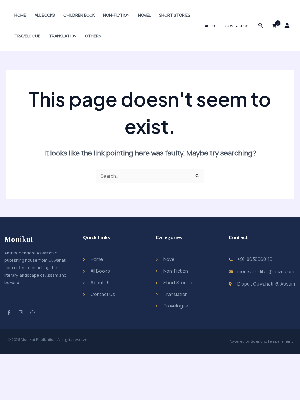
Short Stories (174, 15)
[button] (260, 25)
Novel (144, 15)
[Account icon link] (287, 25)
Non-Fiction (116, 15)
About (211, 25)
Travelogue (27, 36)
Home (20, 15)
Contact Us (236, 25)
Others (93, 36)
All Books (45, 15)
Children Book (79, 15)
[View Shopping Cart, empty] (274, 25)
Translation (62, 36)
